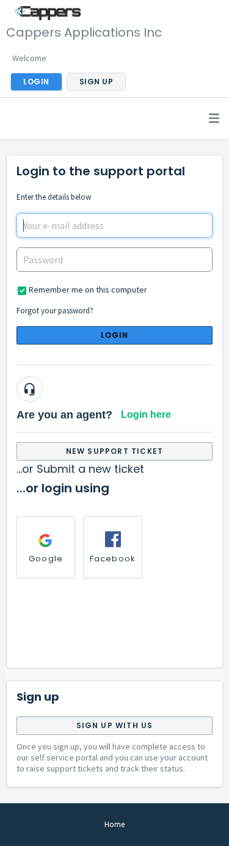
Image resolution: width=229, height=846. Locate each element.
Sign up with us (114, 725)
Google (46, 558)
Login (115, 335)
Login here (146, 414)
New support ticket (115, 451)
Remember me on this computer (88, 289)
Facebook (113, 558)
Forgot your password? (54, 310)
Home (114, 824)
